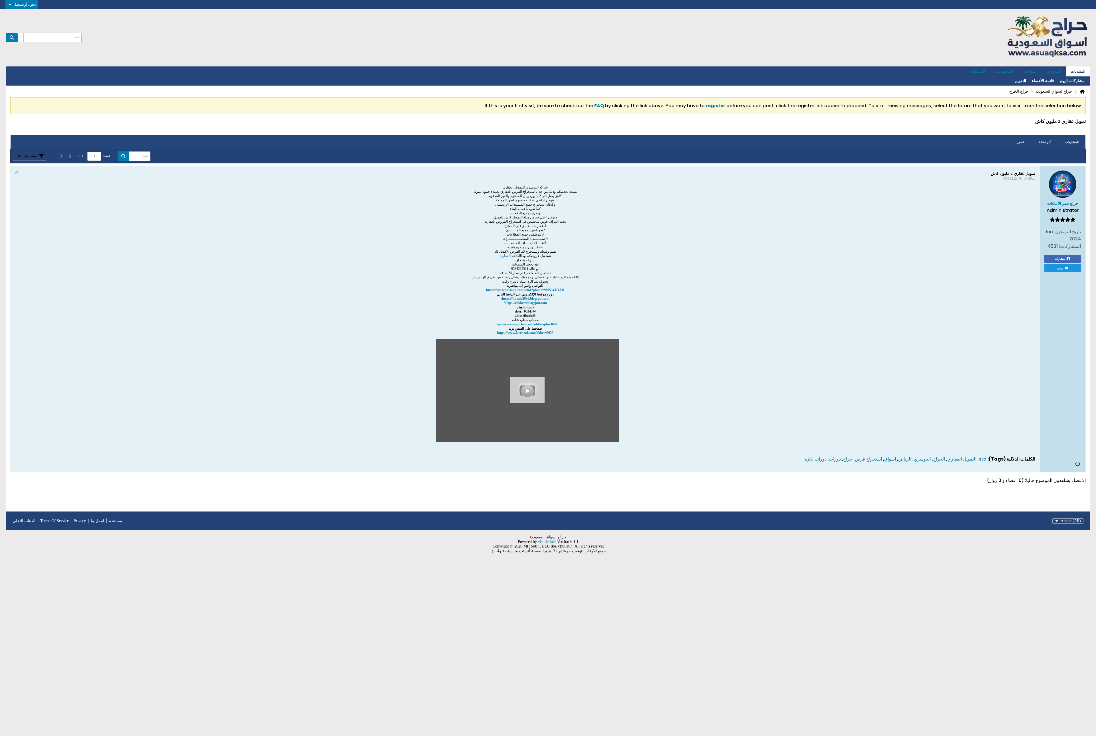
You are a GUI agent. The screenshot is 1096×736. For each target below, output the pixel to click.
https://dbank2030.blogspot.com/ (525, 299)
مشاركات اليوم (1072, 81)
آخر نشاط (1044, 142)
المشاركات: (1070, 246)
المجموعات (1004, 71)
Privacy (80, 521)
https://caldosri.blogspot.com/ (525, 303)
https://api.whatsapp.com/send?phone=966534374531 (525, 290)
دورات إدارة (816, 459)
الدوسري (922, 459)
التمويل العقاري (961, 459)
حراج (848, 459)
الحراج (939, 459)
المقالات (1030, 71)
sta (982, 459)
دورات (835, 459)
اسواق (890, 459)
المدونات (1053, 71)
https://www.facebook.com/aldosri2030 (525, 333)
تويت (1060, 268)
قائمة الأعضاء (1043, 81)
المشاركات (1072, 142)
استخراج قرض (868, 459)
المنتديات (1078, 71)
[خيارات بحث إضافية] (20, 37)
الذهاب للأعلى (24, 521)
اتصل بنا (97, 521)
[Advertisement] (925, 648)
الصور (1021, 142)
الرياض (904, 459)
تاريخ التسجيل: (1067, 231)
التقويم (1020, 81)
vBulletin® (547, 542)
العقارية (505, 256)
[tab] (1071, 142)
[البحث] (12, 37)
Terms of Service (54, 521)
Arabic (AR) (1071, 521)
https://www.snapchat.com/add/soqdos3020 (525, 324)
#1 (17, 173)
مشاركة (1060, 258)
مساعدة (115, 521)
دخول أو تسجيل (25, 4)
